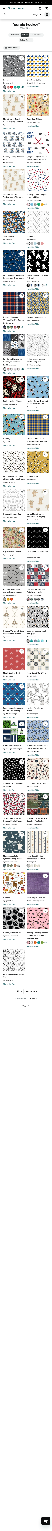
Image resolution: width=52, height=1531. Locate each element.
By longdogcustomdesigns (12, 749)
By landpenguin (8, 676)
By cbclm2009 (32, 786)
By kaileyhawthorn (33, 557)
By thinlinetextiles (33, 281)
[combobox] (36, 14)
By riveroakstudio (9, 125)
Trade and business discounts (26, 3)
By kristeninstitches (33, 444)
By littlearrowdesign (34, 163)
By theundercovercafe (11, 936)
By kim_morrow (8, 323)
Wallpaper (14, 35)
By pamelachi (8, 83)
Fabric (25, 35)
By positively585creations (36, 83)
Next (34, 998)
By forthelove (7, 239)
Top (26, 1006)
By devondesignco (33, 407)
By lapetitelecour (9, 442)
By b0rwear (7, 786)
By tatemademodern (10, 862)
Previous (20, 998)
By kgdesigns (8, 163)
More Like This (9, 91)
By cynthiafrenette (33, 122)
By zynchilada (8, 901)
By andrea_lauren (9, 281)
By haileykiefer (32, 676)
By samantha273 (33, 320)
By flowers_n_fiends (10, 555)
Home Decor (36, 35)
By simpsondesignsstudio (36, 901)
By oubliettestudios (10, 404)
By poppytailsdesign (34, 751)
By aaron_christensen (34, 824)
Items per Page (31, 991)
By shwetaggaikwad (10, 517)
